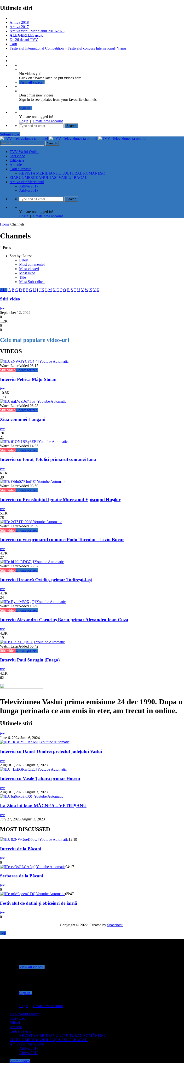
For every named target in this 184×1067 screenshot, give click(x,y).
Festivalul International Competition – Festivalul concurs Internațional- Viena (68, 48)
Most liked (27, 273)
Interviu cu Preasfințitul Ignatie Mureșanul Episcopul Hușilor (60, 499)
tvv (2, 308)
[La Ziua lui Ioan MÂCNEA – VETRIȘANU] (31, 796)
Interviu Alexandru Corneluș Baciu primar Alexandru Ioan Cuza (64, 619)
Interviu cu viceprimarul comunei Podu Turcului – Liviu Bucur (62, 539)
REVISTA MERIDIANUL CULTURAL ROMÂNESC (62, 173)
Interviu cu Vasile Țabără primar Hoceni (40, 778)
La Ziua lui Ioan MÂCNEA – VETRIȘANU (43, 805)
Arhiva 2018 (19, 22)
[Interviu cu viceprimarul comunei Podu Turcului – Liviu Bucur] (31, 522)
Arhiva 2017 (19, 27)
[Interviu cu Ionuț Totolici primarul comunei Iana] (34, 442)
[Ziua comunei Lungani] (33, 401)
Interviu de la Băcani (20, 848)
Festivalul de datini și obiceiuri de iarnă (38, 903)
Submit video (10, 134)
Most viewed (29, 269)
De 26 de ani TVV (24, 40)
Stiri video (17, 156)
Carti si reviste (20, 169)
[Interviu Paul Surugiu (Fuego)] (32, 642)
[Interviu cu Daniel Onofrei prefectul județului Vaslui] (34, 742)
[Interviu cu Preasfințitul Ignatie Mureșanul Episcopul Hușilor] (33, 482)
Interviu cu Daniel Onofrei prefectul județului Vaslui (51, 751)
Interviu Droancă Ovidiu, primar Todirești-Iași (46, 579)
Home (4, 224)
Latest (23, 260)
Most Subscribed (32, 282)
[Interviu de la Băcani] (34, 839)
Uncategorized (27, 370)
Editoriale (17, 160)
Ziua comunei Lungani (22, 419)
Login (23, 121)
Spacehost (115, 925)
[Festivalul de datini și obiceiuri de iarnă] (32, 894)
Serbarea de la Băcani (21, 875)
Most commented (32, 264)
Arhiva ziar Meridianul (27, 182)
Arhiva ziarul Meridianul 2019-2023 (37, 31)
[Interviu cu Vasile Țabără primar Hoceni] (33, 769)
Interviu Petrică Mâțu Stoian (28, 379)
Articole (16, 165)
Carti (13, 44)
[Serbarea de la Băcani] (32, 867)
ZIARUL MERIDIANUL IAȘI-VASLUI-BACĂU (49, 177)
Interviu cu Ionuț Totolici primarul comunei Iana (48, 459)
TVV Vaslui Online (24, 152)
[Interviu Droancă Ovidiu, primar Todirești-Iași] (32, 562)
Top (3, 933)
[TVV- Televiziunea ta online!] (73, 138)
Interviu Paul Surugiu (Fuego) (30, 659)
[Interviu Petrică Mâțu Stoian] (34, 361)
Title (22, 277)
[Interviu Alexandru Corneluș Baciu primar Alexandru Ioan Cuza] (33, 602)
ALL (3, 290)
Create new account (48, 121)
